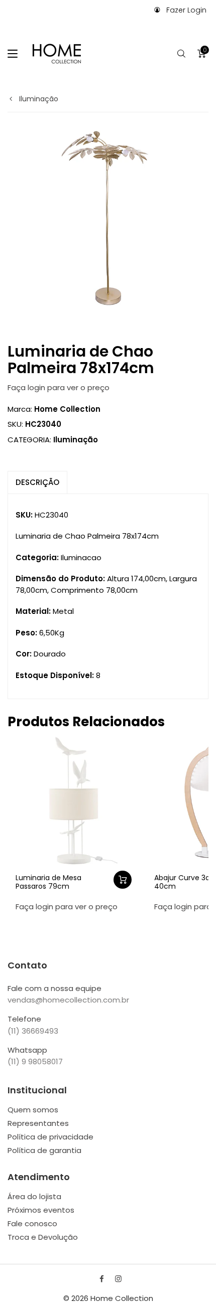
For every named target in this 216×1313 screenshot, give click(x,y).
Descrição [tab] (37, 482)
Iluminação (37, 99)
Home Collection (67, 409)
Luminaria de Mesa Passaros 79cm (48, 882)
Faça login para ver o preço (59, 387)
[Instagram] (118, 1278)
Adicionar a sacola (123, 880)
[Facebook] (101, 1278)
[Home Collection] (57, 54)
